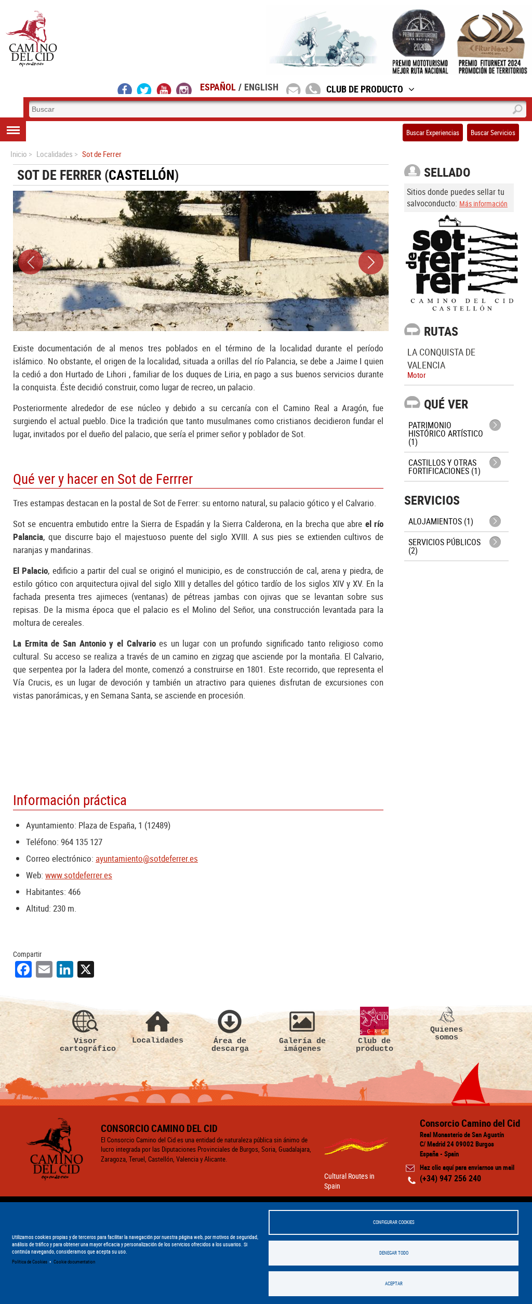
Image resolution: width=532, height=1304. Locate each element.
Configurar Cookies (394, 1222)
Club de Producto (364, 89)
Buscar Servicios (493, 132)
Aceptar (394, 1283)
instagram (184, 88)
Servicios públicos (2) (444, 546)
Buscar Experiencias (432, 132)
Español (218, 87)
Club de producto (374, 1044)
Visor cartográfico (86, 1044)
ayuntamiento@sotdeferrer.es (147, 858)
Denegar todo (393, 1253)
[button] (30, 261)
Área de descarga (230, 1044)
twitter (144, 88)
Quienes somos (446, 1033)
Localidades (157, 1040)
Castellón (142, 175)
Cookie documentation (74, 1262)
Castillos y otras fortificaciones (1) (444, 467)
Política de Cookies (29, 1262)
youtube (164, 88)
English (261, 87)
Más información (483, 203)
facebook (124, 88)
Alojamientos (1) (440, 521)
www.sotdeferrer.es (78, 875)
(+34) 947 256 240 (450, 1178)
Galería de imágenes (302, 1044)
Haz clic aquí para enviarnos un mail (467, 1167)
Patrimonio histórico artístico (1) (445, 433)
